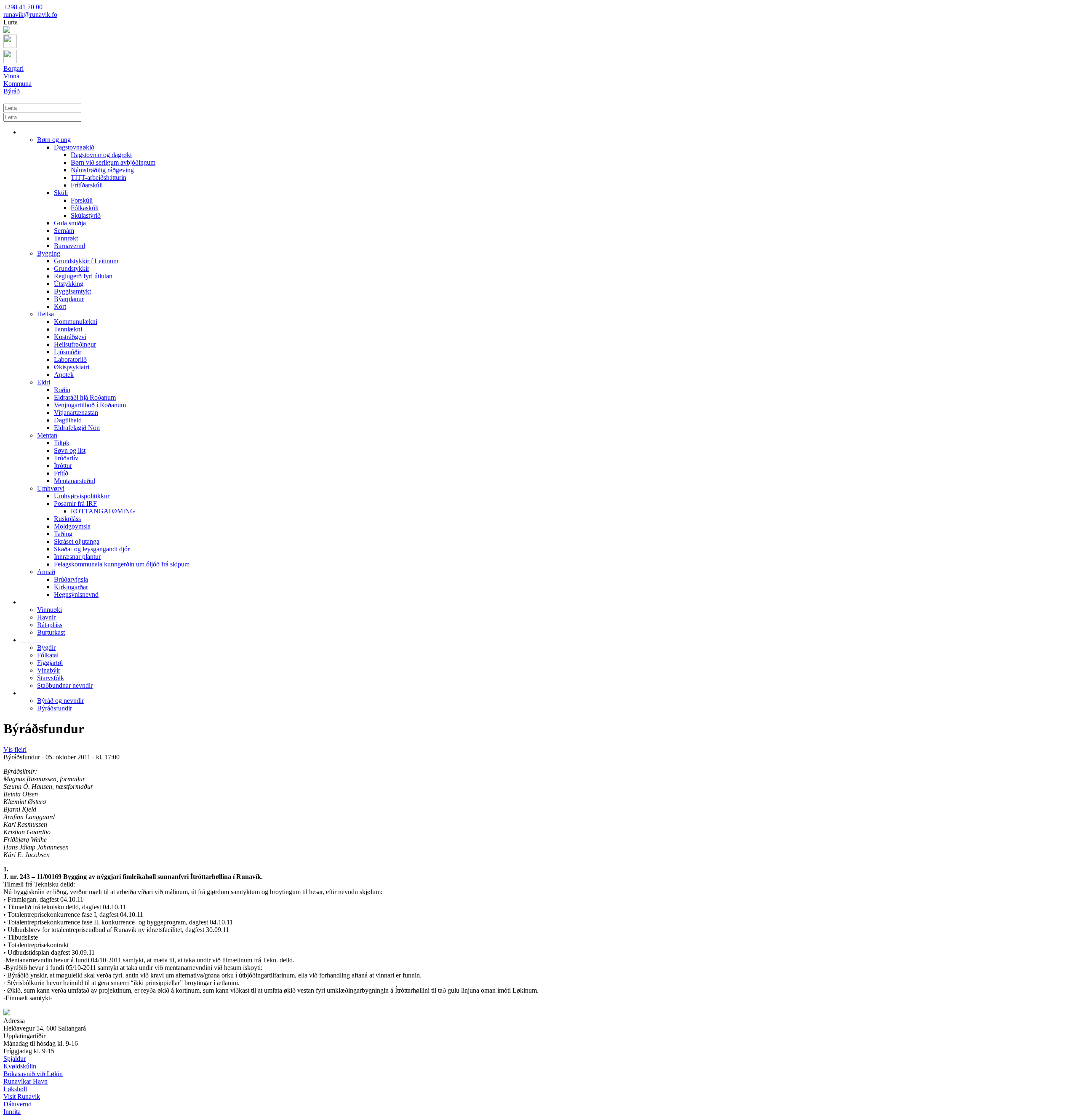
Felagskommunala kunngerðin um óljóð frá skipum (121, 564)
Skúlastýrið (86, 215)
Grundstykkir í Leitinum (86, 260)
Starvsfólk (50, 677)
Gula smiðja (70, 223)
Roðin (62, 389)
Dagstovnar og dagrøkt (101, 154)
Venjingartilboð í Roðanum (90, 405)
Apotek (64, 374)
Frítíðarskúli (87, 185)
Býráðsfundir (54, 708)
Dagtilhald (68, 420)
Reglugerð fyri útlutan (83, 276)
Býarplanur (69, 298)
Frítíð (61, 473)
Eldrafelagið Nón (77, 427)
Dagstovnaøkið (74, 147)
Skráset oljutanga (76, 541)
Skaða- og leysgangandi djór (92, 549)
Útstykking (68, 283)
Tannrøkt (66, 238)
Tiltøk (61, 442)
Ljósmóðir (67, 351)
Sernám (64, 230)
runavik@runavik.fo (30, 14)
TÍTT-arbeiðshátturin (98, 177)
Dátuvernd (17, 1104)
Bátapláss (49, 624)
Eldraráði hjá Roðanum (85, 397)
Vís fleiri (15, 749)
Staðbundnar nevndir (65, 685)
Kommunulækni (75, 321)
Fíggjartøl (50, 662)
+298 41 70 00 (23, 7)
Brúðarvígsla (71, 579)
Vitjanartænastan (76, 412)
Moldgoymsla (72, 526)
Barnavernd (69, 245)
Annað (46, 571)
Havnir (46, 617)
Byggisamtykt (72, 291)
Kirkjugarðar (71, 586)
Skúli (61, 192)
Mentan (47, 435)
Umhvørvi (50, 488)
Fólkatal (48, 655)
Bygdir (46, 647)
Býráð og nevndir (60, 700)
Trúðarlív (66, 458)
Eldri (43, 382)
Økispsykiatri (71, 367)
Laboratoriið (70, 359)
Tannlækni (68, 329)
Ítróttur (63, 465)
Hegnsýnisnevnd (76, 594)
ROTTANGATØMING (103, 511)
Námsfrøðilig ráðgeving (102, 170)
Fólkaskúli (85, 207)
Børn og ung (54, 139)
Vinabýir (48, 670)
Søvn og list (69, 450)
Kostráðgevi (70, 336)
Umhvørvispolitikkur (81, 495)
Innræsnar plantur (77, 556)
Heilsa (45, 314)
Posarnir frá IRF (75, 503)
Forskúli (82, 200)
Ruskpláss (67, 518)
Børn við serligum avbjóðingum (113, 162)
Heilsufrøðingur (75, 344)
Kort (60, 306)
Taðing (63, 533)
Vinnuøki (49, 609)
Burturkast (51, 632)
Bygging (48, 253)
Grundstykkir (71, 268)
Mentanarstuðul (74, 480)
